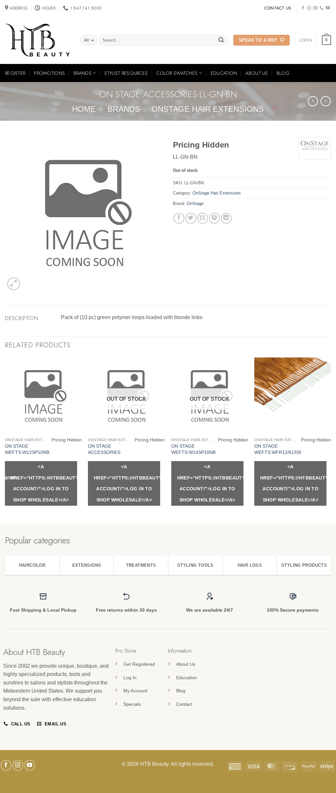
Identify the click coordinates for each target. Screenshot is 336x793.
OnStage (195, 203)
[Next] (331, 440)
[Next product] (313, 101)
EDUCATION (224, 73)
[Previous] (5, 440)
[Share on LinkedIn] (226, 218)
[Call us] (322, 8)
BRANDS (83, 73)
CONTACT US (277, 8)
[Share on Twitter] (190, 218)
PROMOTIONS (49, 73)
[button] (326, 40)
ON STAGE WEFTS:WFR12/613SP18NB (284, 449)
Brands (124, 109)
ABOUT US (256, 73)
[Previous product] (326, 101)
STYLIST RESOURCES (126, 73)
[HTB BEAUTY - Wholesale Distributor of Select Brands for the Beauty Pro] (38, 40)
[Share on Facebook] (179, 218)
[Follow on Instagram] (309, 8)
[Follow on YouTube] (328, 8)
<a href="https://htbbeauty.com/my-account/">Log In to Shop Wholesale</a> (44, 483)
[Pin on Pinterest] (214, 218)
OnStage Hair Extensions (208, 109)
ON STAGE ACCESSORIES (104, 449)
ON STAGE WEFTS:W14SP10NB (193, 449)
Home (84, 109)
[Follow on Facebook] (303, 8)
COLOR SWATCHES (177, 73)
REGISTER (15, 73)
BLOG (283, 73)
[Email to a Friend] (202, 218)
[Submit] (221, 40)
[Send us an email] (315, 8)
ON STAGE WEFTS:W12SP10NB (27, 449)
